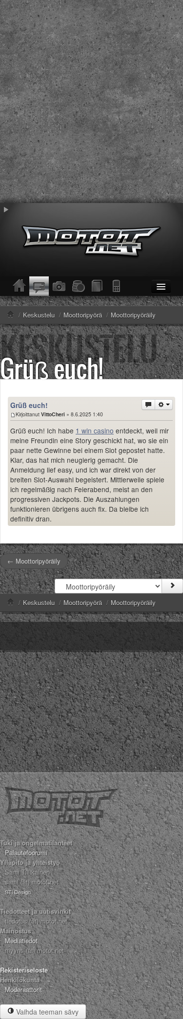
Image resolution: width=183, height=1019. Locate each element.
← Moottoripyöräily (34, 561)
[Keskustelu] (39, 286)
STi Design (18, 892)
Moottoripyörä (82, 602)
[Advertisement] (91, 101)
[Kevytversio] (117, 286)
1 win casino (95, 430)
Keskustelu (39, 602)
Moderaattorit (23, 989)
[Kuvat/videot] (58, 286)
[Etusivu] (19, 286)
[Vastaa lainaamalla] (148, 404)
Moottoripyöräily (133, 602)
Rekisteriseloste (24, 969)
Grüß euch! (51, 368)
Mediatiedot (21, 940)
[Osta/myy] (78, 286)
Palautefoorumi (26, 852)
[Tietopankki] (97, 286)
